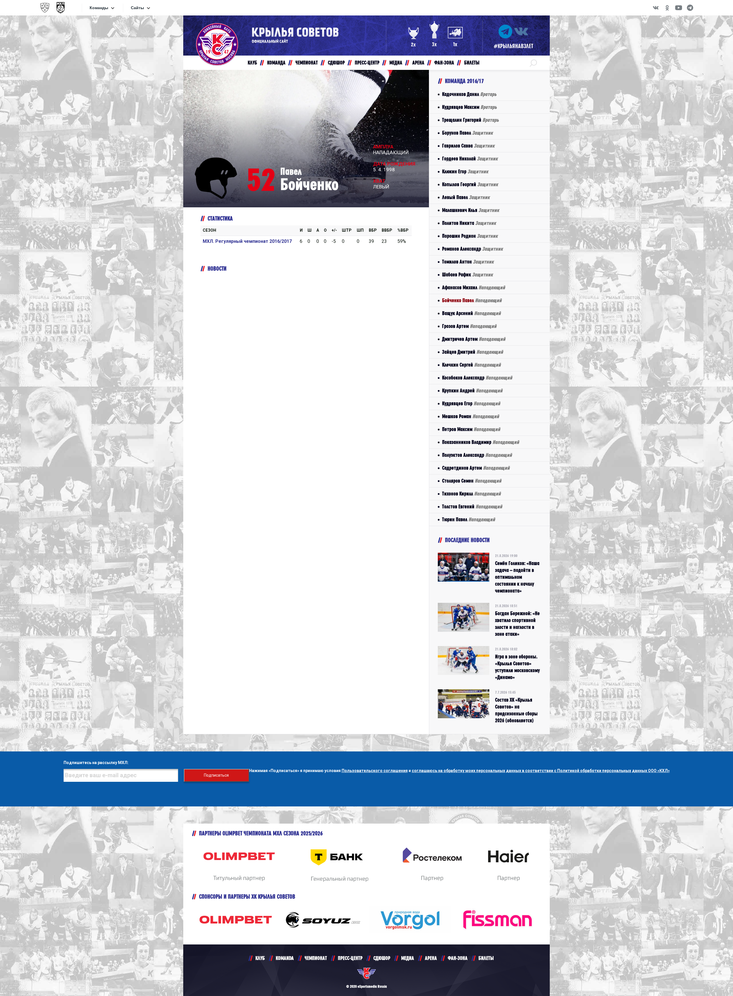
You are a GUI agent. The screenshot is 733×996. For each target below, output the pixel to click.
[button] (533, 63)
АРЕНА (431, 958)
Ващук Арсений (471, 313)
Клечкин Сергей (471, 364)
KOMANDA (285, 958)
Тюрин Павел (468, 519)
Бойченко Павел (472, 300)
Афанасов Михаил (473, 287)
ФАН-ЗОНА (458, 958)
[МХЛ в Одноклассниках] (667, 7)
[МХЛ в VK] (655, 7)
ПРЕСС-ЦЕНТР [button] (367, 62)
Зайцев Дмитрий (472, 352)
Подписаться (216, 775)
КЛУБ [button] (252, 62)
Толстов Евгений (472, 506)
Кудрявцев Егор (471, 403)
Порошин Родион (470, 236)
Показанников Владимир (480, 442)
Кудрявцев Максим (469, 107)
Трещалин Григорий (470, 120)
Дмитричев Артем (473, 339)
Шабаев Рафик (467, 274)
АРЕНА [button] (418, 62)
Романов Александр (472, 248)
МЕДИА (407, 958)
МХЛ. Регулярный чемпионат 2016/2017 (247, 241)
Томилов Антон (468, 261)
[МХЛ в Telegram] (690, 7)
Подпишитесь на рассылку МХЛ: (96, 762)
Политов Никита (469, 223)
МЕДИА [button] (395, 62)
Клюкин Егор (465, 171)
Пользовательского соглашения (375, 770)
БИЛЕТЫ (486, 958)
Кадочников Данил (469, 94)
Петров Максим (471, 429)
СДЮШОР (381, 958)
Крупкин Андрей (472, 390)
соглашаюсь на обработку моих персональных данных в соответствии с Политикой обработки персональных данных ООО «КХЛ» (541, 770)
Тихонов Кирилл (471, 493)
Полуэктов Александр (477, 455)
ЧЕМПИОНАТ (316, 958)
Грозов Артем (469, 326)
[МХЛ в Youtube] (678, 7)
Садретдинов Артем (476, 468)
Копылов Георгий (470, 184)
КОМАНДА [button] (276, 62)
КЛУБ (260, 958)
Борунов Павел (467, 132)
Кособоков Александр (477, 377)
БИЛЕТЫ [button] (471, 62)
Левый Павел (466, 197)
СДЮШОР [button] (336, 62)
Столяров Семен (471, 480)
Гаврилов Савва (468, 145)
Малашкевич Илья (470, 210)
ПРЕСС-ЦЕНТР (350, 958)
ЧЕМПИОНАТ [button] (306, 62)
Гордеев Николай (470, 158)
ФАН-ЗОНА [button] (444, 62)
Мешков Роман (470, 416)
